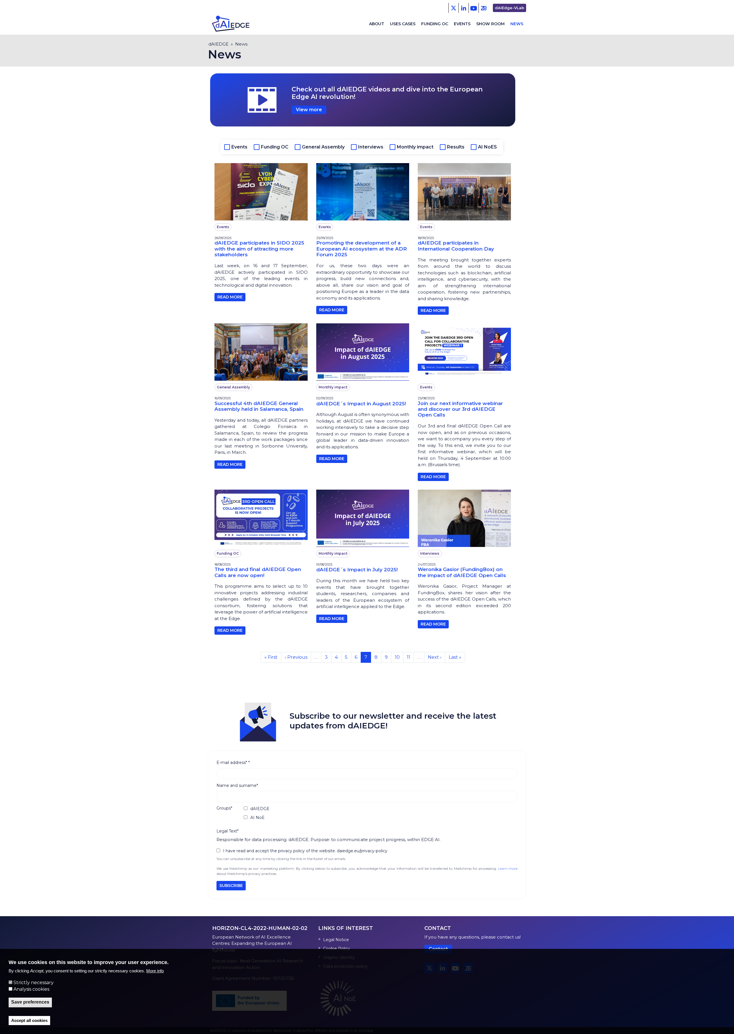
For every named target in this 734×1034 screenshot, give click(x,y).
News (516, 23)
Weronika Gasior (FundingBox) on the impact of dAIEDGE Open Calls (462, 572)
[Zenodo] (484, 8)
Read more (230, 297)
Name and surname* (237, 785)
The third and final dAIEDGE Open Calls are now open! (257, 572)
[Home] (235, 23)
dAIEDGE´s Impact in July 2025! (357, 569)
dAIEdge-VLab (509, 7)
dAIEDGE (218, 44)
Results (455, 147)
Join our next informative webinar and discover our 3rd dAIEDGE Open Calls (460, 409)
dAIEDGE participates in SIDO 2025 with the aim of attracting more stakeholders (259, 248)
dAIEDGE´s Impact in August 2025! (361, 403)
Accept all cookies (29, 1020)
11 (410, 657)
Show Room (490, 23)
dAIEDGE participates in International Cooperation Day (456, 245)
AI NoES (487, 147)
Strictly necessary (33, 982)
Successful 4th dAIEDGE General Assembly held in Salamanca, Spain (258, 406)
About (376, 23)
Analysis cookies (31, 989)
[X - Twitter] (453, 8)
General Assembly (323, 147)
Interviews (370, 147)
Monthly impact (415, 147)
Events (462, 23)
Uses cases (402, 23)
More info (155, 971)
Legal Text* (227, 831)
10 (399, 657)
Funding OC (434, 23)
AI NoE (257, 817)
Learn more (508, 868)
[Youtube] (473, 8)
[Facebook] (463, 8)
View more (309, 109)
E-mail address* (233, 762)
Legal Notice (336, 939)
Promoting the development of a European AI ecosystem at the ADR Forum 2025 (361, 248)
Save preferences (30, 1002)
